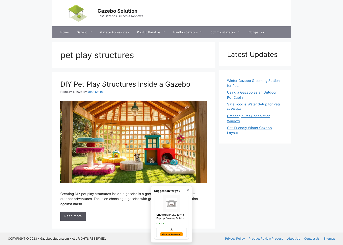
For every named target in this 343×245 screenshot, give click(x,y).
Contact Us (312, 238)
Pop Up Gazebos (148, 32)
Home (64, 32)
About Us (293, 238)
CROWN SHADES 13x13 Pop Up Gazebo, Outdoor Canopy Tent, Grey (170, 216)
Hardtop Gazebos (185, 32)
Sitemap (329, 238)
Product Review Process (266, 238)
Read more (73, 216)
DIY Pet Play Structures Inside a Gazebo (125, 84)
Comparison (257, 32)
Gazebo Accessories (114, 32)
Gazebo (82, 32)
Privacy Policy (235, 238)
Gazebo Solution (117, 11)
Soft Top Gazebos (223, 32)
